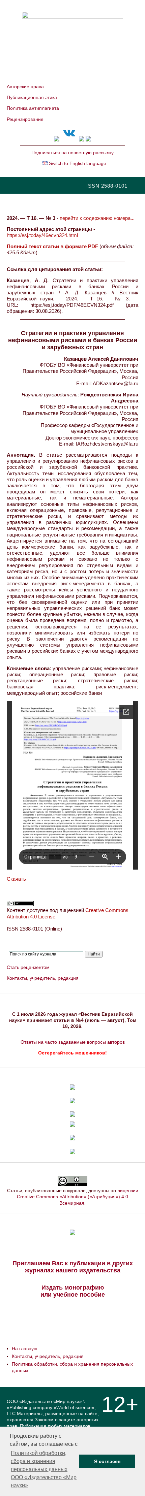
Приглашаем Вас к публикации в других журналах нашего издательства (72, 1267)
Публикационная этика (32, 97)
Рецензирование (25, 119)
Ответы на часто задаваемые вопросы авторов (73, 1042)
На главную (24, 1348)
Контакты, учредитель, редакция (43, 978)
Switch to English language (77, 163)
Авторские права (25, 86)
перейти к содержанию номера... (97, 218)
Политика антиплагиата (33, 108)
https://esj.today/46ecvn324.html (42, 235)
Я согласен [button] (107, 1461)
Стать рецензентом (28, 967)
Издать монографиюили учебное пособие (72, 1291)
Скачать (16, 879)
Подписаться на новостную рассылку (72, 152)
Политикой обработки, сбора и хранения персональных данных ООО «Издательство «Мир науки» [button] (44, 1469)
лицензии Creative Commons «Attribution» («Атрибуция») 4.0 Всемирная (77, 1196)
